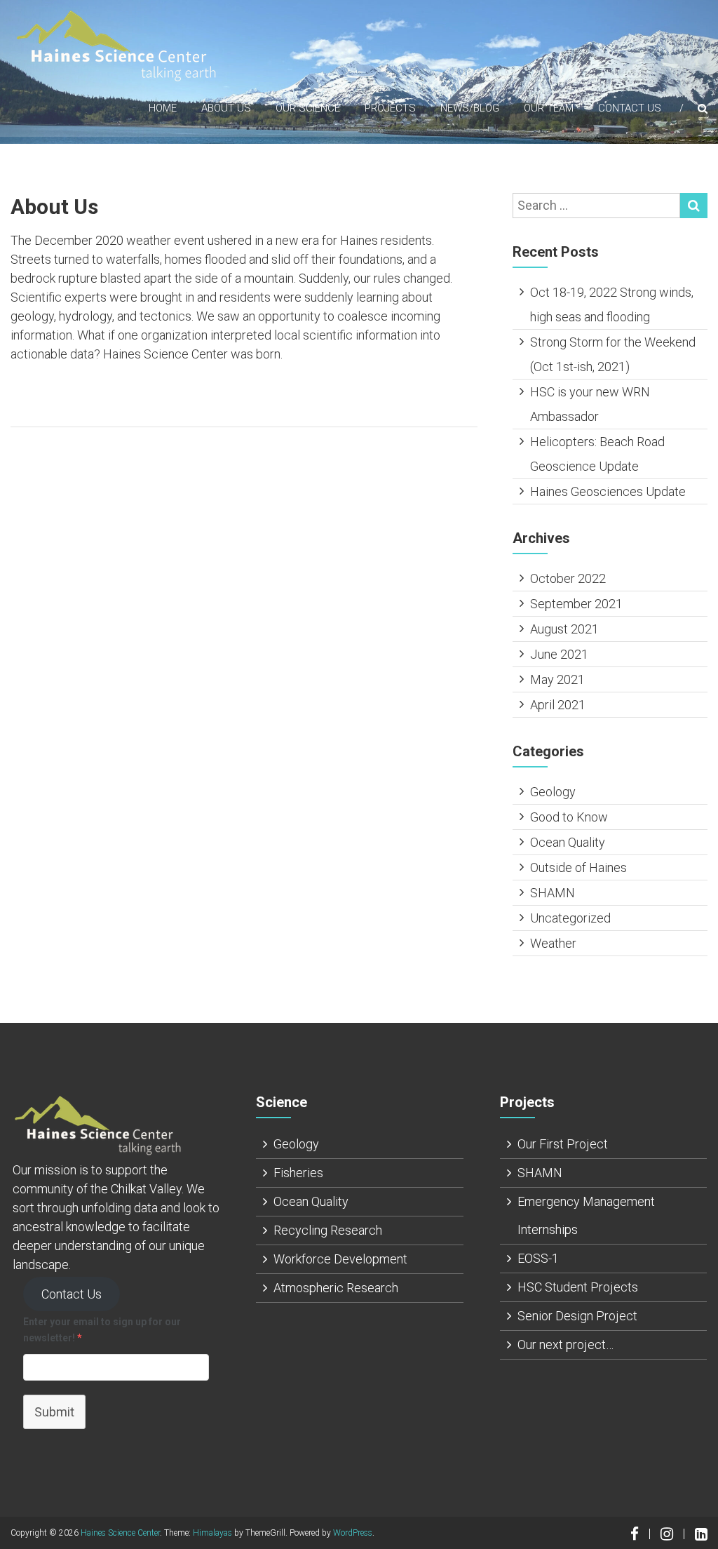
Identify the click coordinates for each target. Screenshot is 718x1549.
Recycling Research (327, 1230)
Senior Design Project (577, 1315)
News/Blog (469, 108)
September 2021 (576, 603)
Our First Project (562, 1143)
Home (163, 108)
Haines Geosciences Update (608, 491)
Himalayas (212, 1533)
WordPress (352, 1533)
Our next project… (565, 1344)
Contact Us (629, 108)
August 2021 (564, 629)
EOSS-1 (538, 1258)
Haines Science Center (120, 1533)
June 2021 (559, 654)
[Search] (693, 205)
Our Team (549, 108)
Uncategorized (570, 918)
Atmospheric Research (335, 1287)
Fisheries (298, 1172)
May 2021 (557, 679)
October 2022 (568, 578)
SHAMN (552, 892)
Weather (553, 943)
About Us (226, 108)
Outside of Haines (578, 867)
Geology (553, 791)
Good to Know (569, 817)
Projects (390, 108)
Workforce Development (340, 1259)
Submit (54, 1411)
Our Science (308, 108)
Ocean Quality (567, 842)
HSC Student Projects (577, 1287)
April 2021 (557, 704)
